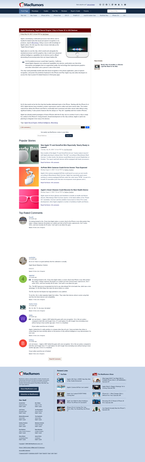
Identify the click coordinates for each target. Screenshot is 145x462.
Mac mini (23, 15)
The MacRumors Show (106, 374)
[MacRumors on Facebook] (107, 5)
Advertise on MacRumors (29, 394)
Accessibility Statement (24, 450)
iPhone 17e (115, 15)
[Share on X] (83, 127)
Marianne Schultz (39, 423)
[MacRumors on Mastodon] (112, 5)
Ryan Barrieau (38, 429)
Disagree (42, 227)
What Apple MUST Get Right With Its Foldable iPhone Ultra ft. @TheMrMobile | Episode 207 (114, 380)
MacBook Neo (104, 15)
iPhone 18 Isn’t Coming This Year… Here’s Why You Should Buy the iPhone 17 (78, 409)
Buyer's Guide (75, 11)
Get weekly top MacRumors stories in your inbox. (55, 132)
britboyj (31, 340)
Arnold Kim (22, 403)
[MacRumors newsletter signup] (125, 5)
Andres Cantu (33, 304)
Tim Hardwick (38, 416)
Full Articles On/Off (33, 453)
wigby (31, 315)
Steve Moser (22, 436)
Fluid (40, 453)
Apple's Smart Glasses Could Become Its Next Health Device (64, 190)
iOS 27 (67, 15)
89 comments (55, 162)
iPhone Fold (57, 15)
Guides (46, 11)
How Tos (55, 11)
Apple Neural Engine (30, 122)
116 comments (25, 127)
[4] (23, 282)
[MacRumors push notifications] (119, 5)
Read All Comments (55, 359)
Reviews (64, 11)
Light (52, 453)
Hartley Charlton (69, 170)
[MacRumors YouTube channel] (116, 5)
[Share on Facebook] (87, 127)
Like (38, 227)
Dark (55, 453)
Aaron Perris (38, 436)
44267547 (31, 275)
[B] (23, 347)
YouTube (63, 374)
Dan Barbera (22, 429)
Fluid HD (45, 453)
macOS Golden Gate (90, 15)
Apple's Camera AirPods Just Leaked (77, 387)
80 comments (55, 182)
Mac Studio (33, 15)
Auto (49, 453)
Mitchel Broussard (24, 416)
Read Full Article (45, 162)
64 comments (55, 205)
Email (20, 406)
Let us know (91, 4)
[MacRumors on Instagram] (103, 5)
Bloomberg (35, 43)
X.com (24, 406)
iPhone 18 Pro (45, 15)
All (124, 15)
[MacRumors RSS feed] (122, 5)
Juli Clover (46, 34)
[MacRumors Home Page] (31, 4)
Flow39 (31, 217)
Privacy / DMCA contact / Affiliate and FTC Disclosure (32, 447)
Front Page (24, 11)
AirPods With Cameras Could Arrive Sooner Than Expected (64, 168)
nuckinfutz (32, 257)
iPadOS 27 (76, 15)
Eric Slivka (37, 403)
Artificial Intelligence (44, 122)
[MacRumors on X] (109, 5)
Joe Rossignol (68, 149)
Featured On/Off (24, 453)
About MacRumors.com (29, 389)
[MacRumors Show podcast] (100, 5)
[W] (23, 322)
